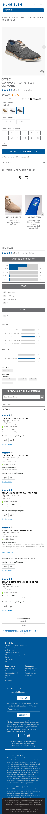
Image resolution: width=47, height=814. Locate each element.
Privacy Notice (16, 804)
